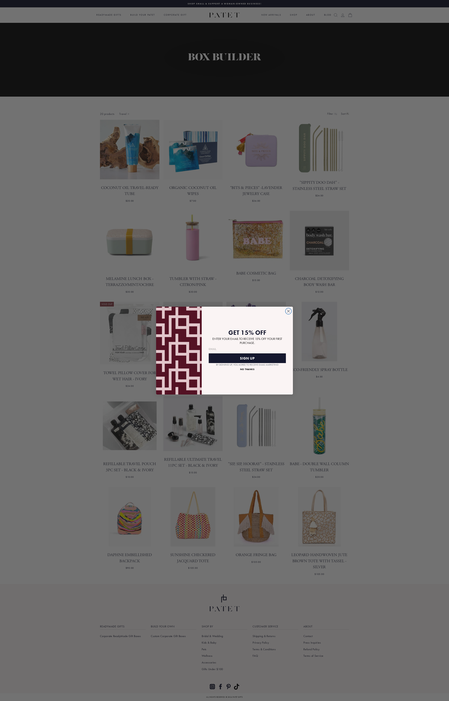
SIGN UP (247, 358)
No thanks (247, 369)
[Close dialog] (288, 311)
